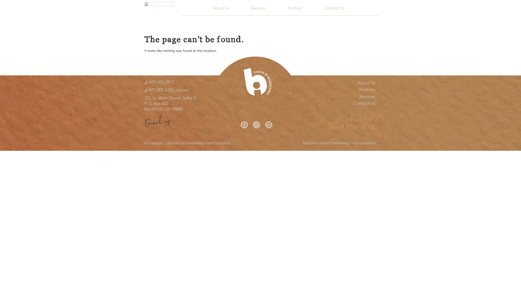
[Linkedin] (268, 124)
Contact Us (335, 9)
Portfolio (295, 9)
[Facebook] (244, 124)
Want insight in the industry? (347, 121)
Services (258, 9)
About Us (221, 9)
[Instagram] (256, 124)
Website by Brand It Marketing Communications (340, 143)
